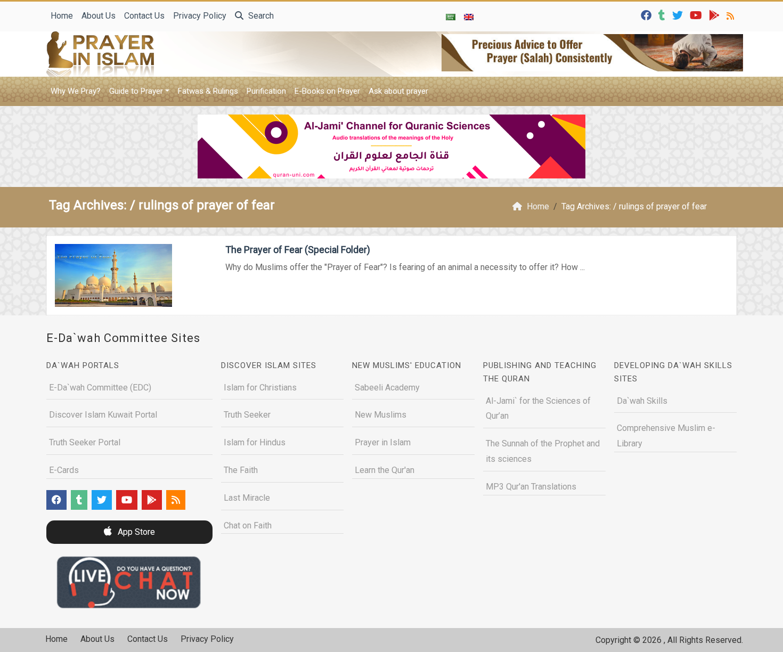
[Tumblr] (663, 14)
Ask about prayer (398, 91)
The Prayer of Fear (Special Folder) (297, 249)
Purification (266, 91)
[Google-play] (715, 14)
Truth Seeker (247, 415)
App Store (135, 532)
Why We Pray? (76, 91)
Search (260, 16)
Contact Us (144, 16)
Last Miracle (247, 498)
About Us (98, 16)
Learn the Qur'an (384, 470)
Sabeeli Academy (387, 387)
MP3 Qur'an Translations (531, 487)
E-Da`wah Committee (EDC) (100, 387)
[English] (469, 16)
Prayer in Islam (383, 442)
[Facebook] (647, 14)
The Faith (241, 470)
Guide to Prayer (136, 91)
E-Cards (64, 470)
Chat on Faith (248, 525)
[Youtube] (697, 14)
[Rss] (732, 14)
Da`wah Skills (642, 401)
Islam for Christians (260, 387)
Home (62, 16)
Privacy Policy (199, 16)
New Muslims (380, 415)
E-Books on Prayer (327, 91)
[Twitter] (679, 14)
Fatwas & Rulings (208, 91)
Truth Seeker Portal (84, 442)
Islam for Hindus (255, 442)
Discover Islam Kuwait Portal (103, 415)
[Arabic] (451, 16)
